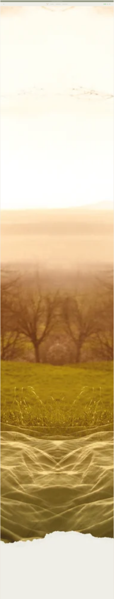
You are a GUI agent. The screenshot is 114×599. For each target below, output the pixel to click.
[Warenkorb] (110, 4)
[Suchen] (4, 4)
